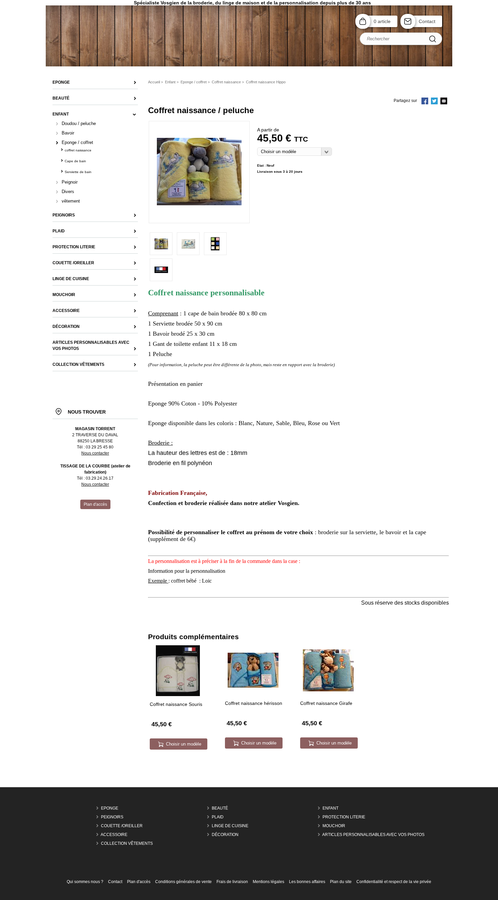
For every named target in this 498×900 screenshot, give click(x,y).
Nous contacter (95, 453)
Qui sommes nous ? (85, 881)
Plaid (218, 817)
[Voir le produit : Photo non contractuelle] (178, 694)
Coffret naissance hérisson (253, 703)
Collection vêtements (127, 843)
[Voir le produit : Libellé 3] (328, 690)
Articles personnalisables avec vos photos (373, 834)
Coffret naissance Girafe (326, 703)
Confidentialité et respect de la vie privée (393, 881)
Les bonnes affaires (307, 881)
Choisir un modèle (183, 744)
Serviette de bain (78, 172)
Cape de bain (75, 161)
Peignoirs (112, 817)
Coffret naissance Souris (176, 704)
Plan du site (341, 881)
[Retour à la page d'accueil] (249, 65)
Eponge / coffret (77, 142)
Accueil (154, 82)
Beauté (220, 808)
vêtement (71, 201)
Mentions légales (268, 881)
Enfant (330, 808)
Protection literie (344, 817)
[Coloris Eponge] (215, 243)
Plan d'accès (138, 881)
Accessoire (114, 834)
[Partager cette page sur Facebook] (424, 102)
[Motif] (188, 243)
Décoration (225, 834)
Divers (68, 191)
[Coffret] (199, 204)
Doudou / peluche (79, 123)
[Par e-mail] (443, 102)
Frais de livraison (232, 881)
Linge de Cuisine (230, 825)
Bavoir (68, 132)
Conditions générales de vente (183, 881)
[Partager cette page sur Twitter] (434, 102)
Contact (427, 21)
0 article (382, 21)
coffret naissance (78, 150)
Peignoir (70, 182)
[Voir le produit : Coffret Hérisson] (253, 686)
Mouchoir (334, 825)
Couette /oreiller (122, 825)
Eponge (109, 808)
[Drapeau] (161, 269)
